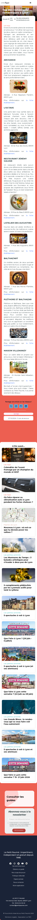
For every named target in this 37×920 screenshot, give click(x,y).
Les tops (11, 19)
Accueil (5, 19)
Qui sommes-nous (18, 866)
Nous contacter (18, 882)
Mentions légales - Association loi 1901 (18, 917)
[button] (29, 3)
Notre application (18, 885)
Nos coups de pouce (18, 872)
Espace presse (18, 879)
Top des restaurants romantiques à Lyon (22, 19)
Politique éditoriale (18, 876)
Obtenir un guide (18, 869)
